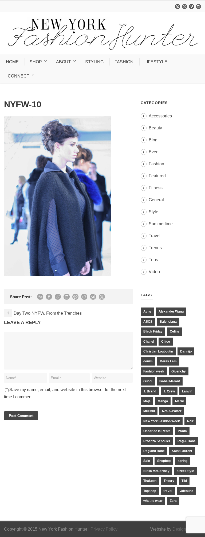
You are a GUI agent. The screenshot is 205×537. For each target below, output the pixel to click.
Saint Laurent (182, 451)
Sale (146, 461)
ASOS (147, 321)
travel (167, 491)
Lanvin (187, 391)
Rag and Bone (154, 451)
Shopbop (164, 461)
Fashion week (153, 371)
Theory (169, 481)
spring (182, 461)
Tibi (184, 481)
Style (153, 212)
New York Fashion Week (161, 421)
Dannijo (186, 351)
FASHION (124, 62)
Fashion (156, 164)
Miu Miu (149, 411)
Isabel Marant (169, 381)
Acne (147, 311)
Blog (153, 140)
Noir (190, 421)
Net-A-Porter (172, 411)
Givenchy (178, 371)
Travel (154, 235)
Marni (179, 401)
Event (154, 152)
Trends (155, 247)
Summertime (161, 224)
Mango (163, 401)
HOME (12, 62)
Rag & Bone (187, 441)
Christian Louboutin (158, 351)
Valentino (186, 491)
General (156, 200)
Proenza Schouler (156, 441)
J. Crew (169, 391)
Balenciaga (168, 321)
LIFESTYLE (155, 62)
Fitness (156, 188)
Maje (147, 401)
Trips (153, 259)
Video (154, 271)
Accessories (160, 116)
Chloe (165, 341)
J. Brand (149, 391)
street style (185, 471)
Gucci (147, 381)
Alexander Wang (171, 311)
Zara (173, 501)
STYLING (94, 62)
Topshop (149, 491)
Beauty (155, 128)
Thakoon (149, 481)
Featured (157, 176)
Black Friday (153, 331)
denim (148, 361)
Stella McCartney (156, 471)
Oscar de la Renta (157, 431)
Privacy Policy (103, 529)
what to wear (153, 501)
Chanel (148, 341)
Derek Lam (168, 361)
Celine (174, 331)
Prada (182, 431)
